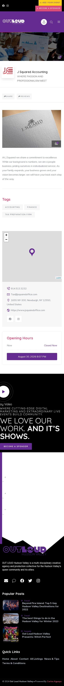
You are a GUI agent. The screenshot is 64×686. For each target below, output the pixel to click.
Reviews (25, 96)
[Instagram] (7, 5)
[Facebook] (3, 5)
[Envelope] (6, 581)
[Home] (13, 21)
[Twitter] (30, 581)
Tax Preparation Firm (18, 214)
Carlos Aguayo (54, 681)
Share (9, 96)
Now (9, 345)
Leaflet (58, 277)
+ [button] (6, 235)
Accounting (12, 207)
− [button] (6, 239)
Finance (32, 207)
